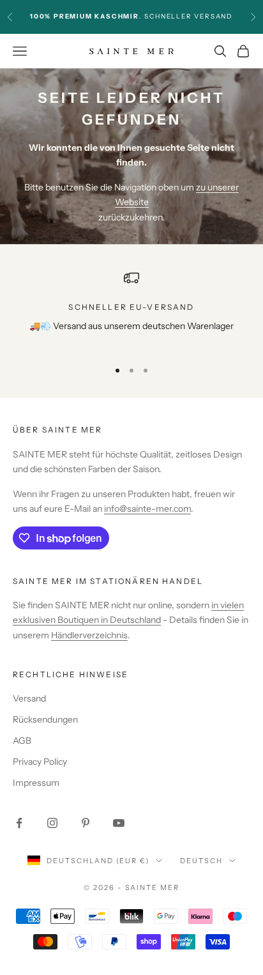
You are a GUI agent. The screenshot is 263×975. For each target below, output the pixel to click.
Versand (29, 698)
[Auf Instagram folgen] (52, 823)
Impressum (36, 782)
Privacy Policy (40, 761)
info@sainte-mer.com (147, 508)
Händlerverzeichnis (89, 635)
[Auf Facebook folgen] (19, 823)
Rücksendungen (45, 719)
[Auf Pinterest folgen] (85, 823)
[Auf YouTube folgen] (118, 823)
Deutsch (201, 860)
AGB (22, 740)
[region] (131, 309)
